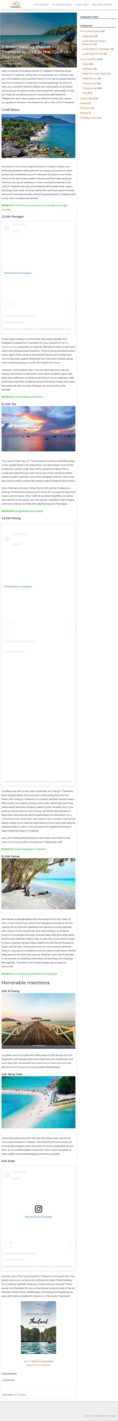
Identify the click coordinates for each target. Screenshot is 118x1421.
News (83, 103)
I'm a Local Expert (90, 31)
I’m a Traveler (41, 4)
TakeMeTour (89, 78)
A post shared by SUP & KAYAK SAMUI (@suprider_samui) (31, 781)
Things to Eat (89, 88)
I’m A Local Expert (62, 4)
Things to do (89, 83)
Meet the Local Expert (94, 73)
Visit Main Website (102, 4)
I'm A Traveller (19, 1395)
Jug (4, 63)
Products (85, 108)
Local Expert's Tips (92, 53)
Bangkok (22, 1067)
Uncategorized (88, 117)
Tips (84, 93)
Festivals (87, 68)
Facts (85, 64)
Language (88, 36)
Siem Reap (16, 842)
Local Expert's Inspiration (96, 49)
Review (84, 112)
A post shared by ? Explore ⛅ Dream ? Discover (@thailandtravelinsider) (37, 329)
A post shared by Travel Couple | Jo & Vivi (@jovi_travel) (29, 1266)
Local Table (82, 4)
